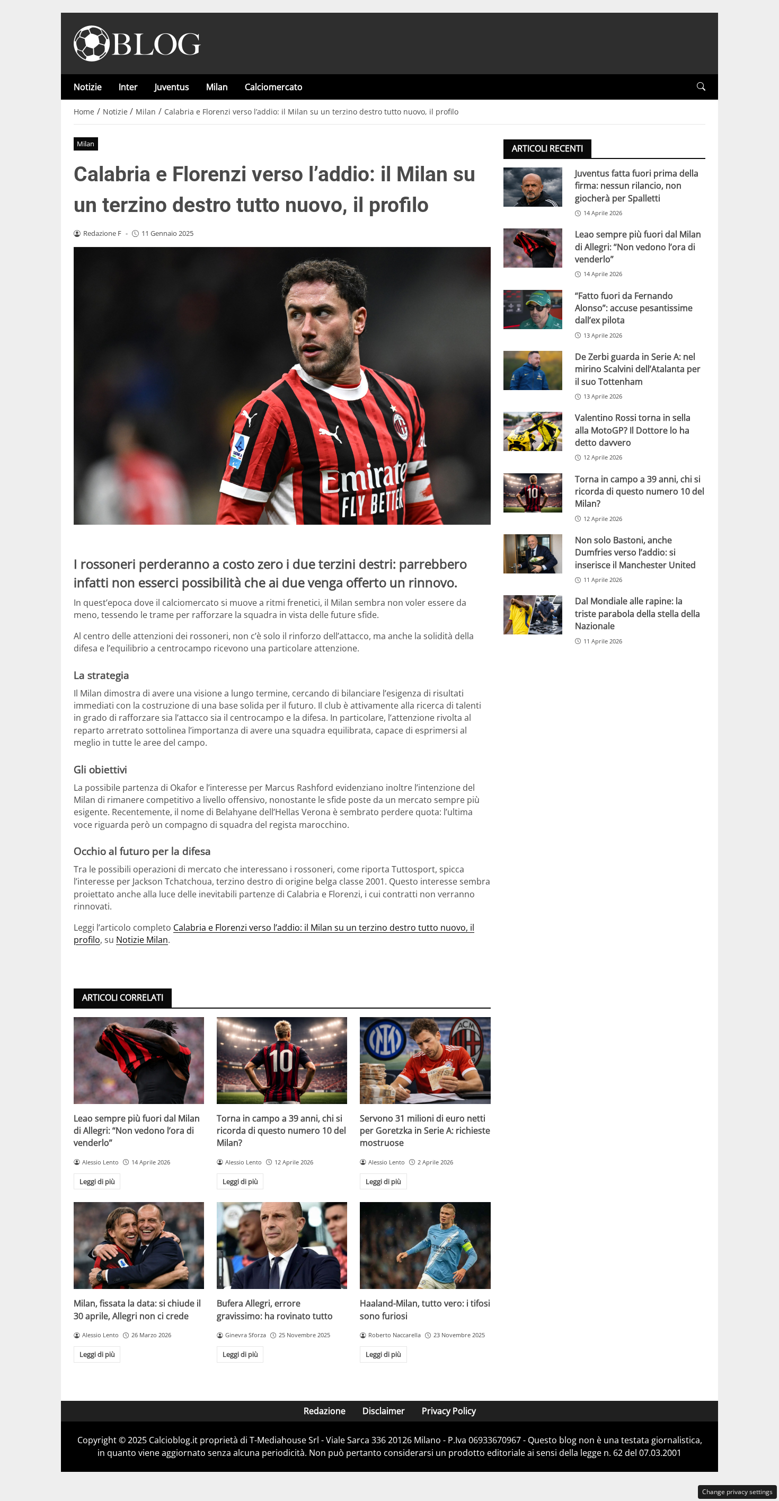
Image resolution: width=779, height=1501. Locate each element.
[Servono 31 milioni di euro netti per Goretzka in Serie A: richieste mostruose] (425, 1060)
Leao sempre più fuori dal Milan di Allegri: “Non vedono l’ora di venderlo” (137, 1130)
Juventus (172, 87)
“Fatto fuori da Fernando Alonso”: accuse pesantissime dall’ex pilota (634, 308)
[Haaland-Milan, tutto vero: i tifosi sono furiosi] (425, 1245)
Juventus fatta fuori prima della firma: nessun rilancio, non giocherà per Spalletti (636, 185)
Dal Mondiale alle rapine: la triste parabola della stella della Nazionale (637, 613)
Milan (217, 87)
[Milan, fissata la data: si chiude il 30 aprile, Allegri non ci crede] (139, 1245)
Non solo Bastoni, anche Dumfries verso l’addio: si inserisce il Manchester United (635, 552)
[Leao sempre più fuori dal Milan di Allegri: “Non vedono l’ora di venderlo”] (139, 1060)
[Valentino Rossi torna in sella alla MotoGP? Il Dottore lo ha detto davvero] (532, 431)
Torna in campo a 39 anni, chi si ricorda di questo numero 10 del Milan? (281, 1130)
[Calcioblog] (137, 42)
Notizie (88, 87)
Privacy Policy (449, 1411)
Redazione (325, 1411)
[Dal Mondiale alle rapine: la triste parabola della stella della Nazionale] (532, 614)
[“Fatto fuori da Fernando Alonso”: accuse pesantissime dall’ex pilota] (532, 309)
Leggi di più (97, 1181)
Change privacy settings (737, 1491)
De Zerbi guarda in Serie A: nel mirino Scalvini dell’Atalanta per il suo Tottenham (638, 369)
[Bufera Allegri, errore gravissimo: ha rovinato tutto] (282, 1245)
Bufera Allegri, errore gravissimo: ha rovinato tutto (275, 1309)
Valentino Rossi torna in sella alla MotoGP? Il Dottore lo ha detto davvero (633, 430)
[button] (701, 87)
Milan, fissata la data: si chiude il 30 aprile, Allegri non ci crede (137, 1309)
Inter (128, 87)
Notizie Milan (142, 940)
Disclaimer (383, 1411)
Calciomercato (274, 87)
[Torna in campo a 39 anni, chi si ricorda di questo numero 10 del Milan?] (282, 1060)
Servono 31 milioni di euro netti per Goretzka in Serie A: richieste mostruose (425, 1130)
